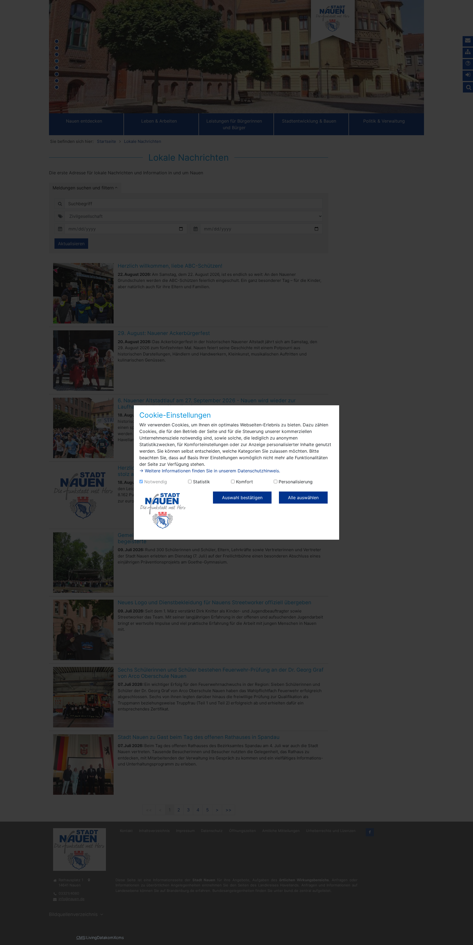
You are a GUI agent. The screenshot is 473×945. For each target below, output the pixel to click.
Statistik (201, 481)
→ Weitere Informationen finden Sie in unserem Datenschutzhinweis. (209, 470)
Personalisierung (296, 481)
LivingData (95, 937)
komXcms (114, 937)
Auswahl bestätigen (242, 497)
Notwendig (155, 481)
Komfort (244, 481)
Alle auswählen (303, 497)
